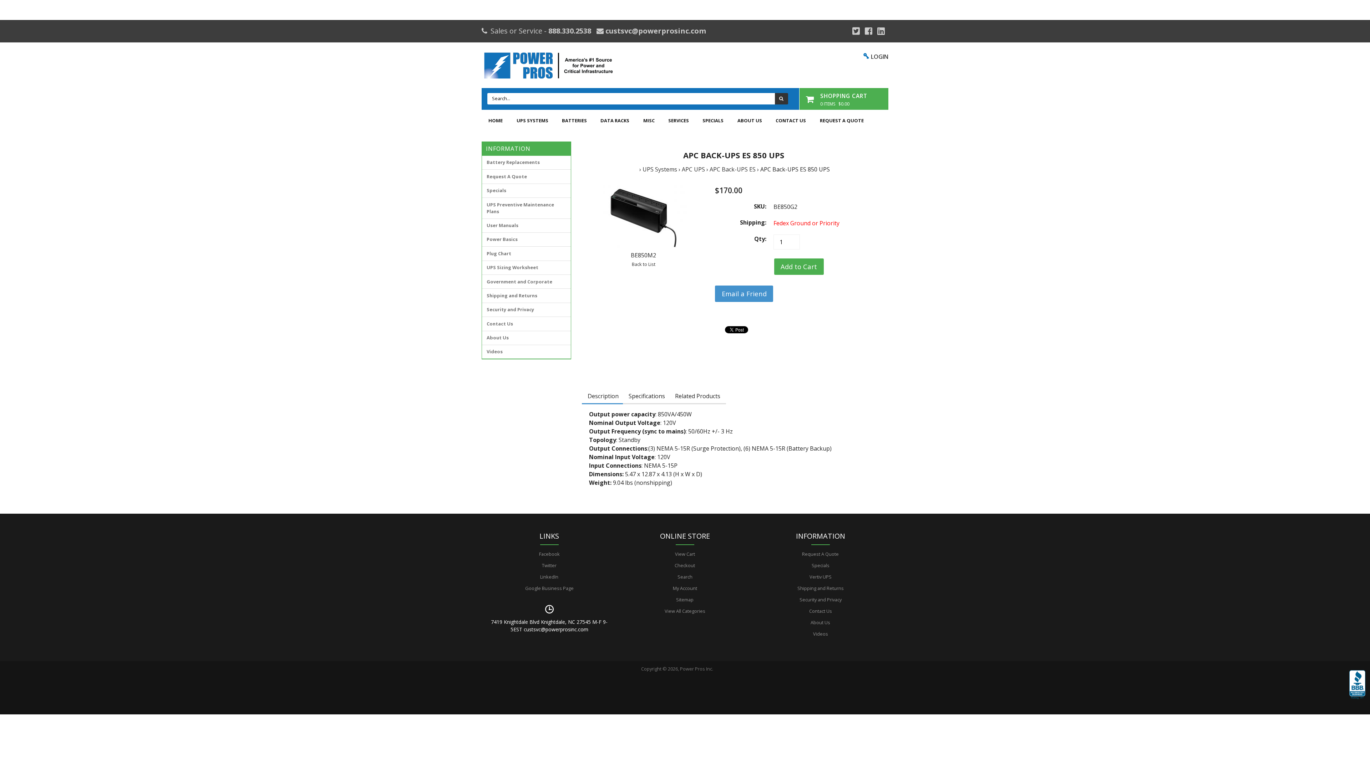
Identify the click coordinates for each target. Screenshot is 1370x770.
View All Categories (685, 611)
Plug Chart (499, 253)
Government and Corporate (519, 281)
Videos (495, 351)
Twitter (549, 565)
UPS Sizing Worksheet (512, 267)
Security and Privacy (510, 309)
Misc (649, 120)
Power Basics (502, 239)
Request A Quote (842, 120)
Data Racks (614, 120)
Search (685, 577)
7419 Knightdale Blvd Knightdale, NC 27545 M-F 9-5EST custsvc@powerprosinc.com (549, 625)
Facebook (549, 554)
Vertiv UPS (821, 577)
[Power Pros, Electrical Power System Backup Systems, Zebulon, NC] (1357, 689)
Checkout (685, 565)
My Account (685, 588)
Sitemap (685, 599)
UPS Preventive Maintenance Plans (520, 208)
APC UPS (693, 169)
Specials (713, 120)
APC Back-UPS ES (733, 169)
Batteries (574, 120)
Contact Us (791, 120)
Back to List (643, 264)
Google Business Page (549, 588)
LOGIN (879, 57)
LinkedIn (549, 577)
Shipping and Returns (512, 295)
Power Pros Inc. (696, 669)
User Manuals (502, 225)
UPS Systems (532, 120)
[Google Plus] (856, 31)
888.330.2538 (569, 31)
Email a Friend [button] (744, 293)
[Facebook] (868, 31)
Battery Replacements (513, 162)
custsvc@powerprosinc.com (655, 31)
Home (495, 120)
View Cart (685, 554)
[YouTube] (881, 31)
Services (678, 120)
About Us (749, 120)
